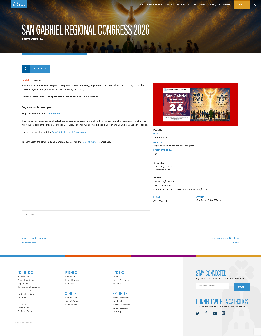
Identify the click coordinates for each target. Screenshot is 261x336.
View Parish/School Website (209, 200)
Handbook (117, 301)
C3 (19, 301)
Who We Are (23, 277)
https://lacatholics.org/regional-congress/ (173, 146)
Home (141, 5)
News (202, 5)
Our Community (154, 5)
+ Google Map (200, 189)
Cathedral (22, 297)
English (26, 80)
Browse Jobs (118, 284)
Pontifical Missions (26, 294)
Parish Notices (71, 284)
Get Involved (183, 5)
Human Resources (121, 280)
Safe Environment (121, 298)
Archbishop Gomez (26, 280)
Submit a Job (71, 305)
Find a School (71, 298)
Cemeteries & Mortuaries (29, 287)
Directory (117, 312)
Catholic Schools (72, 301)
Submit (242, 287)
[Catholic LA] (19, 4)
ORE (155, 154)
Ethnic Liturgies (72, 280)
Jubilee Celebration (121, 305)
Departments (23, 284)
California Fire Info (26, 311)
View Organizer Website (162, 169)
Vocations (117, 277)
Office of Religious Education (164, 167)
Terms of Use (23, 308)
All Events (40, 69)
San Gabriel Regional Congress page (70, 132)
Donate (242, 5)
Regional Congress (91, 142)
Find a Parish (71, 277)
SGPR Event (29, 214)
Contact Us (22, 304)
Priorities (169, 5)
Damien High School (163, 181)
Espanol (37, 80)
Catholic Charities (25, 291)
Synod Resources (120, 308)
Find (195, 5)
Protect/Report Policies (219, 5)
